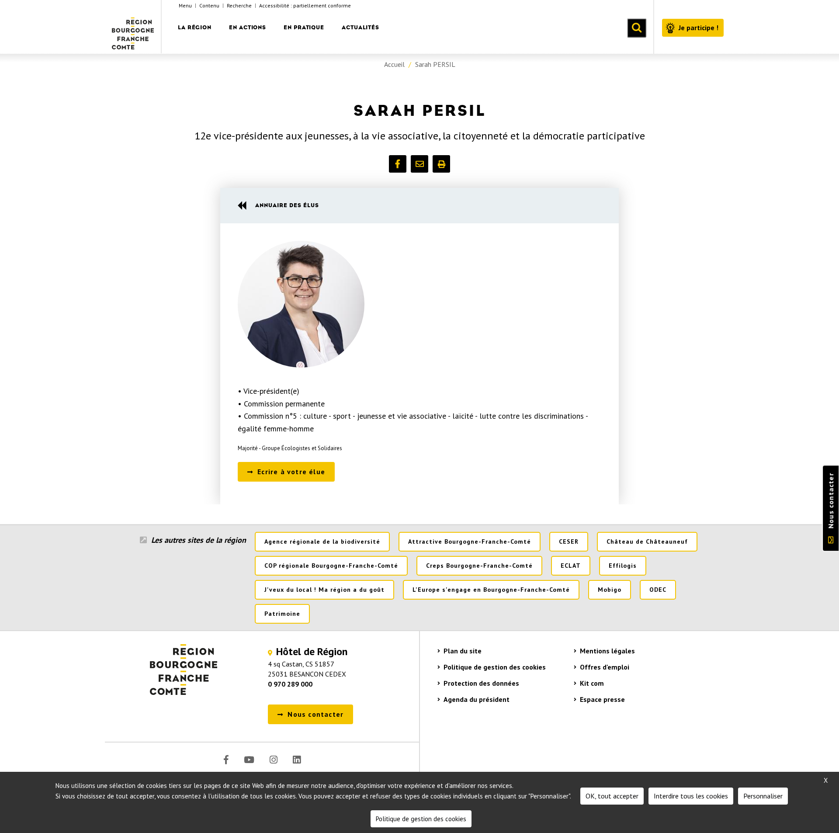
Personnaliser (763, 795)
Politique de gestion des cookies (495, 667)
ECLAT (571, 565)
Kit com (592, 683)
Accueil (394, 64)
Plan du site (463, 650)
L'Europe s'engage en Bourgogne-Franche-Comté (491, 590)
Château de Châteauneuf (647, 541)
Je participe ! (698, 27)
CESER (569, 541)
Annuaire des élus (287, 205)
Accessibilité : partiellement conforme (305, 5)
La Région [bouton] (194, 27)
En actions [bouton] (247, 27)
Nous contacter (830, 500)
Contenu (209, 5)
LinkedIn (297, 759)
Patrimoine (282, 614)
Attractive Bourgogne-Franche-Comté (469, 541)
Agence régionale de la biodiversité (322, 541)
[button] (397, 164)
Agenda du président (477, 699)
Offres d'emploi (604, 667)
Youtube (249, 759)
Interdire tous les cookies (691, 795)
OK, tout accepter (612, 795)
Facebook (226, 759)
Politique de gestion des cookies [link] (421, 819)
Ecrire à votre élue (291, 471)
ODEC (657, 590)
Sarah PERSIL (435, 64)
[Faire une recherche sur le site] (636, 28)
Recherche (239, 5)
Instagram (273, 759)
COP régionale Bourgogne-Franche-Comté (331, 565)
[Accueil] (133, 26)
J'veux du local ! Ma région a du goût (324, 590)
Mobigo (609, 590)
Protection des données (481, 683)
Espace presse (602, 699)
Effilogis (623, 565)
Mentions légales (607, 650)
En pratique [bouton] (304, 27)
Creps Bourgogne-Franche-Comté (479, 565)
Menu (185, 5)
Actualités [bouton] (360, 27)
